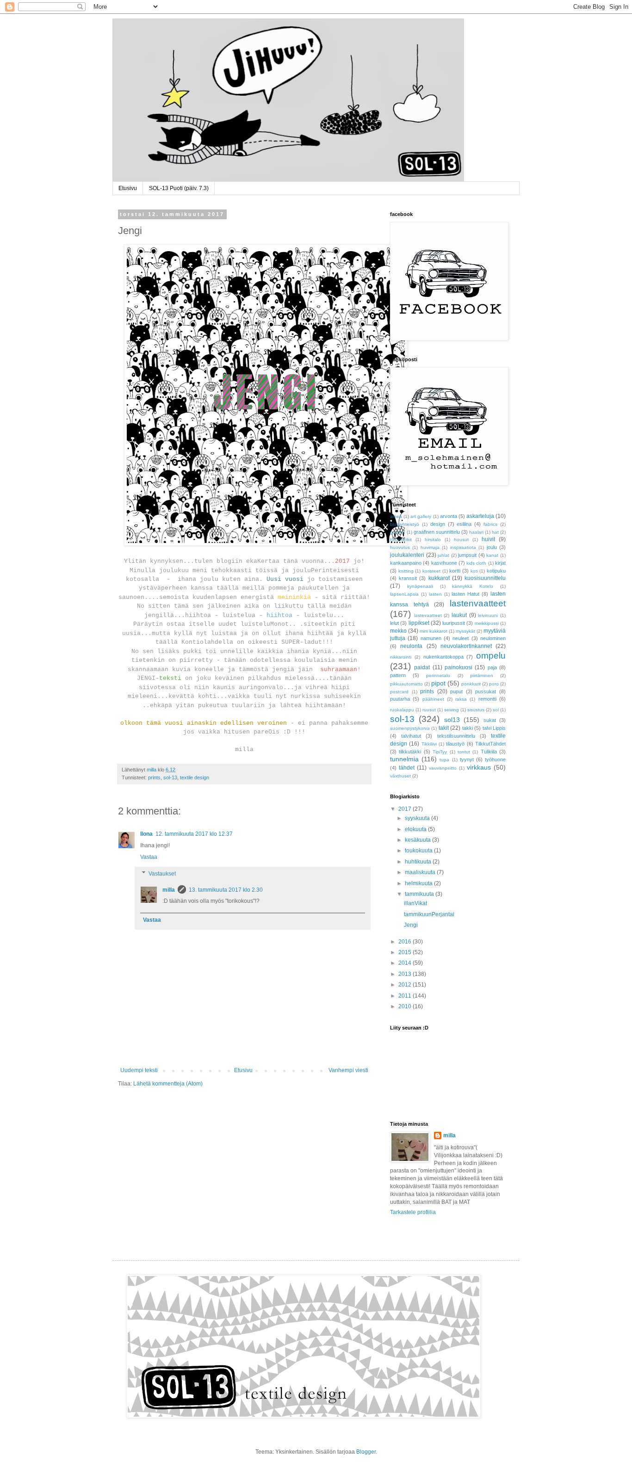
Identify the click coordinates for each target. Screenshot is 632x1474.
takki (467, 728)
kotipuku (496, 571)
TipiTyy (440, 751)
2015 (405, 952)
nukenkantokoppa (443, 657)
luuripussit (453, 623)
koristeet (431, 571)
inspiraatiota (463, 547)
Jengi (411, 925)
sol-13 (170, 777)
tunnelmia (404, 759)
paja (492, 667)
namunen (431, 638)
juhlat (443, 555)
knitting (406, 571)
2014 (405, 963)
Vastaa (148, 857)
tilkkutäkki (410, 751)
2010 (405, 1006)
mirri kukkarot (433, 631)
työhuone (495, 759)
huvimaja (430, 547)
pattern (398, 675)
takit (444, 728)
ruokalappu (402, 709)
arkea (396, 516)
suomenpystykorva (410, 728)
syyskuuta (418, 818)
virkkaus (479, 767)
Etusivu (127, 188)
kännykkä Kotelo (472, 586)
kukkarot (439, 578)
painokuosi (458, 667)
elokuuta (416, 829)
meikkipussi (487, 623)
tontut (464, 751)
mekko (398, 631)
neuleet (460, 638)
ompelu (491, 655)
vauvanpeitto (443, 768)
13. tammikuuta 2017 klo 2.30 (226, 890)
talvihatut (411, 736)
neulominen (493, 638)
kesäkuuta (418, 840)
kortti (454, 571)
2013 (405, 974)
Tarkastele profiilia (413, 1212)
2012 (405, 984)
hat (495, 532)
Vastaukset (162, 873)
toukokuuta (419, 850)
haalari (476, 532)
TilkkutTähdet (490, 743)
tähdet (407, 768)
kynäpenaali (420, 586)
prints (154, 777)
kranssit (408, 578)
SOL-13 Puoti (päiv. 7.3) (179, 188)
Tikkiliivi (429, 743)
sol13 (452, 719)
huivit (488, 539)
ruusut (429, 709)
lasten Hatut (465, 594)
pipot (438, 683)
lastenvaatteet (478, 603)
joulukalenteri (407, 555)
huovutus (400, 547)
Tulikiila (489, 751)
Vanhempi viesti (348, 1070)
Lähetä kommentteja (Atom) (168, 1083)
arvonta (448, 516)
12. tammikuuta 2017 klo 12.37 (194, 834)
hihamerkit (401, 539)
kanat (492, 555)
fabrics (490, 524)
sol (496, 709)
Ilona (146, 834)
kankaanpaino (405, 563)
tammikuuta (420, 894)
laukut (459, 615)
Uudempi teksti (139, 1070)
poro (494, 683)
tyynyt (467, 759)
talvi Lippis (494, 728)
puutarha (400, 699)
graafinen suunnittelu (437, 532)
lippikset (419, 623)
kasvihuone (444, 563)
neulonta (411, 646)
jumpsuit (467, 555)
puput (456, 691)
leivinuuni (488, 615)
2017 (405, 809)
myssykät (465, 631)
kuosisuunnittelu (485, 578)
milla (168, 890)
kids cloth (476, 563)
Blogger (366, 1452)
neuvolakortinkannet (466, 646)
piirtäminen (481, 675)
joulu (492, 547)
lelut (394, 623)
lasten (435, 594)
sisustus (475, 709)
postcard (399, 691)
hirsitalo (433, 539)
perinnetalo (438, 675)
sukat (489, 720)
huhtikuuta (419, 861)
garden (397, 532)
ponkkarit (471, 683)
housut (461, 539)
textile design (194, 777)
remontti (487, 699)
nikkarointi (400, 657)
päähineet (433, 699)
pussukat (485, 691)
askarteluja (480, 516)
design (437, 524)
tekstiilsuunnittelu (456, 736)
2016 (405, 941)
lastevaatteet (428, 615)
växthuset (400, 775)
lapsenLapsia (404, 594)
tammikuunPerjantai (429, 914)
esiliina (464, 524)
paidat (422, 667)
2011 (405, 996)
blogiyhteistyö (404, 524)
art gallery (420, 516)
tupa (444, 759)
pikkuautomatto (406, 683)
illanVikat (415, 903)
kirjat (500, 563)
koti (474, 571)
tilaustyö (455, 743)
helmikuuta (419, 883)
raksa (461, 699)
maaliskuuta (421, 872)
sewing (451, 709)
